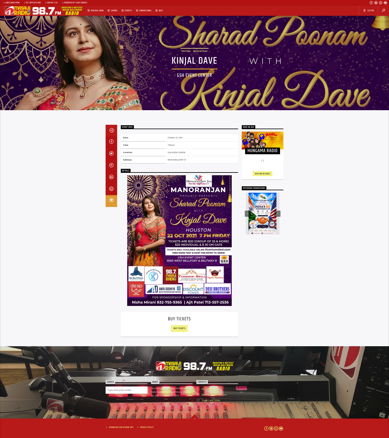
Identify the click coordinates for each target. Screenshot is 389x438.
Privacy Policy (147, 427)
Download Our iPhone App (121, 427)
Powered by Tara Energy (75, 2)
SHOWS (114, 10)
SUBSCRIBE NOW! (12, 2)
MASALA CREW (97, 10)
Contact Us (52, 2)
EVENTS (128, 10)
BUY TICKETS (179, 328)
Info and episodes (262, 173)
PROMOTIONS (145, 10)
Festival (186, 51)
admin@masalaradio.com (214, 394)
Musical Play (200, 51)
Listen (370, 10)
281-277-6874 (208, 389)
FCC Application (33, 2)
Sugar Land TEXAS (210, 400)
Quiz (161, 10)
